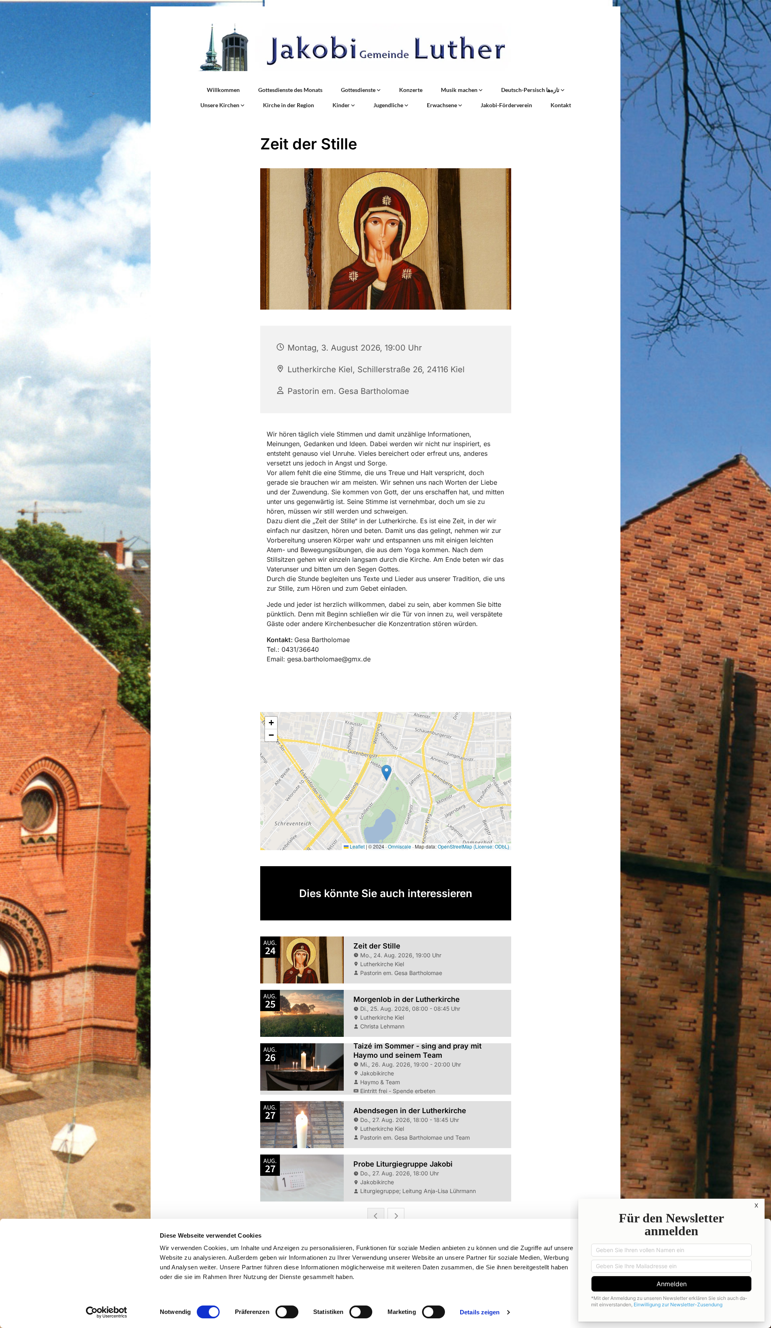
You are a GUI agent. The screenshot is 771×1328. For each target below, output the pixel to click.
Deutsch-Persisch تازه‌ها (531, 89)
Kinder (341, 105)
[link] (361, 90)
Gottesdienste (359, 89)
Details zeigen (480, 1312)
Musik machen (460, 89)
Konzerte (410, 89)
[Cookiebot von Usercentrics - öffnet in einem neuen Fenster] (106, 1312)
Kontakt (561, 105)
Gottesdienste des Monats (290, 89)
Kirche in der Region (288, 105)
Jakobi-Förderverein (506, 105)
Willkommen (223, 89)
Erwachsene (442, 105)
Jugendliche (388, 105)
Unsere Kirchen (220, 105)
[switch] (286, 1312)
